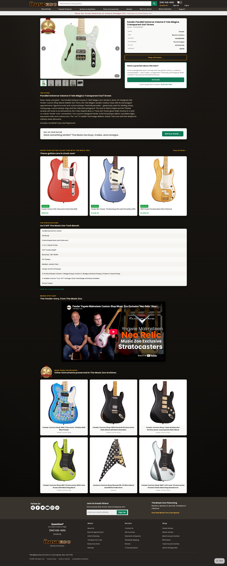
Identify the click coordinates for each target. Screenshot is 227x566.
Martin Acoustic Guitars (170, 536)
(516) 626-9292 (166, 2)
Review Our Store (93, 544)
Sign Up (176, 5)
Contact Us (129, 528)
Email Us (57, 534)
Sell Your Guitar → (173, 134)
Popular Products (65, 9)
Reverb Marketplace (33, 508)
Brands (129, 9)
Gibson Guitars (167, 532)
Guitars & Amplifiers (87, 9)
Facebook (38, 508)
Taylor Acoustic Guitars (170, 544)
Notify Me (156, 80)
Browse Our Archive (57, 546)
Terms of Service (64, 559)
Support (182, 9)
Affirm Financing (93, 536)
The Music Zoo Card (94, 540)
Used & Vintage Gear (169, 548)
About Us (90, 528)
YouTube (47, 508)
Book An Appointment (95, 532)
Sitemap (90, 548)
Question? (163, 5)
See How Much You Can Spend (165, 513)
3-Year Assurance (131, 548)
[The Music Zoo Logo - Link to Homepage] (43, 3)
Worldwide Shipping (132, 540)
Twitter (43, 508)
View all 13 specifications (52, 289)
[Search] (154, 3)
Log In (186, 5)
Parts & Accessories (111, 9)
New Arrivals (46, 9)
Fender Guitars (167, 528)
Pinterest (57, 508)
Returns (128, 544)
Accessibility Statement (80, 559)
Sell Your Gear (130, 532)
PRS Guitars (166, 540)
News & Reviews (165, 9)
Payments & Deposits (133, 536)
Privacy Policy (51, 559)
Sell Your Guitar (146, 9)
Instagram (52, 508)
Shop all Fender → (155, 57)
